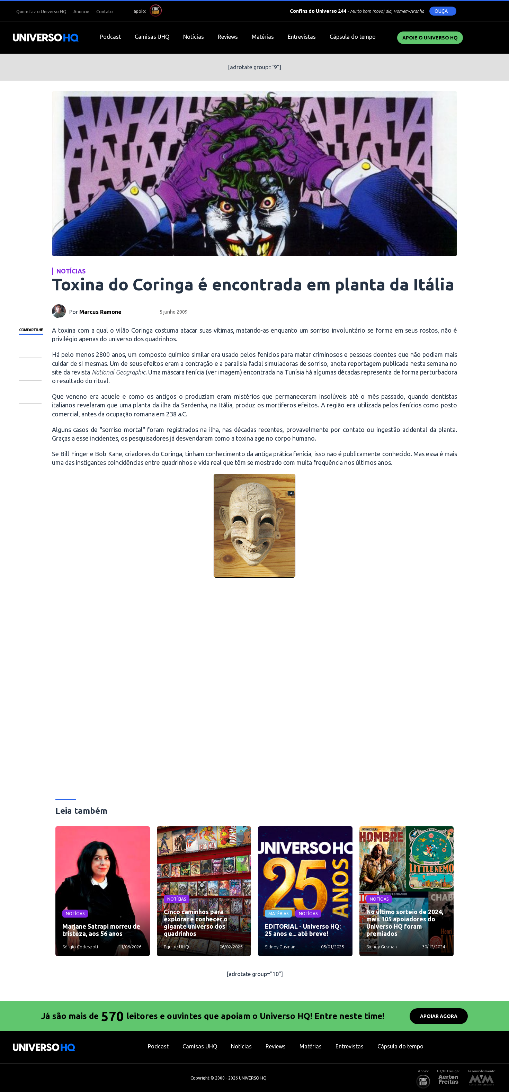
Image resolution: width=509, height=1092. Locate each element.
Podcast (110, 37)
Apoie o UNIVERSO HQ (430, 37)
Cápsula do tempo (353, 37)
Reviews (228, 37)
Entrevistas (302, 37)
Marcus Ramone (100, 312)
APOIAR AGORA (438, 1016)
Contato (104, 11)
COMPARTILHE (31, 330)
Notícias (193, 37)
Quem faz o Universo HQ (41, 11)
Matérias (263, 37)
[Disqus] (254, 691)
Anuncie (81, 11)
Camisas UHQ (152, 37)
